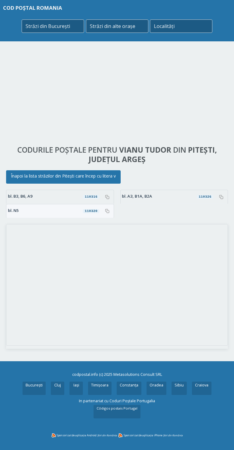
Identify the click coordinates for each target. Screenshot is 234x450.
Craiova (201, 385)
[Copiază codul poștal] (107, 197)
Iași (76, 385)
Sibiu (179, 385)
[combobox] (53, 26)
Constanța (129, 385)
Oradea (156, 385)
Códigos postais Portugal (117, 408)
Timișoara (99, 385)
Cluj (57, 385)
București (34, 385)
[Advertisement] (117, 93)
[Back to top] (221, 437)
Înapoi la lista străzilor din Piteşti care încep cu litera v (63, 176)
